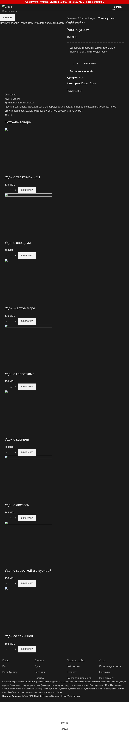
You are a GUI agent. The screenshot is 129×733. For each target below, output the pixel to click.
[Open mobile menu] (108, 7)
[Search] (125, 7)
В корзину (90, 63)
